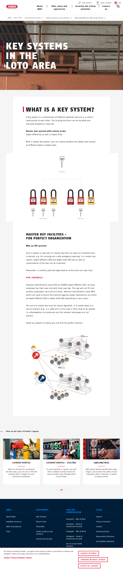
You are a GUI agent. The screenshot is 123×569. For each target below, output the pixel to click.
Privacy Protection (103, 522)
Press (8, 532)
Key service (87, 3)
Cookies (99, 527)
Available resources (14, 522)
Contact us (106, 7)
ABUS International (13, 527)
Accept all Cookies (89, 566)
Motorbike (40, 527)
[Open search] (118, 7)
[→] (66, 490)
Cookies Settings (88, 553)
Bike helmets (41, 517)
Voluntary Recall (102, 532)
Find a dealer (106, 3)
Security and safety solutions (85, 7)
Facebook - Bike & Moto (76, 519)
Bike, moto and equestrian (59, 7)
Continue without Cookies (93, 560)
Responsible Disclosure (105, 536)
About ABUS (40, 7)
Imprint (99, 517)
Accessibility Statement (105, 541)
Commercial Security (44, 539)
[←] (57, 490)
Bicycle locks (41, 522)
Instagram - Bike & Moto (76, 531)
